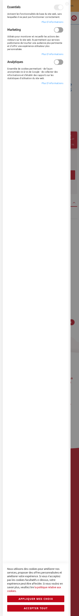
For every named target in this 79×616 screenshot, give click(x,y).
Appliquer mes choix (36, 599)
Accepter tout (36, 608)
